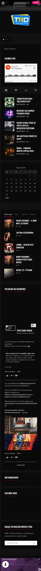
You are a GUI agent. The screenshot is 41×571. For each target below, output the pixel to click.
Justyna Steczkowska (24, 232)
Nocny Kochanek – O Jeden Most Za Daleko (26, 222)
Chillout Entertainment (27, 383)
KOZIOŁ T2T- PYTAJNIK (24, 270)
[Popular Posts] (16, 90)
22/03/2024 (21, 116)
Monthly (33, 214)
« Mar (7, 198)
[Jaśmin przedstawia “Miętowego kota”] (9, 102)
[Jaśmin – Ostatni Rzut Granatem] (9, 248)
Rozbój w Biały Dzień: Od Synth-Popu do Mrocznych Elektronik (26, 125)
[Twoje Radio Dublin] (10, 328)
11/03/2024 (21, 142)
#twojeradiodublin (11, 410)
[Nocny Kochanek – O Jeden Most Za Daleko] (9, 224)
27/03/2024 (21, 104)
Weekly (24, 214)
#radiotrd (21, 410)
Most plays (8, 214)
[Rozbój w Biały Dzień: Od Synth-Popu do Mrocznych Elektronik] (9, 126)
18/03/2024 (21, 131)
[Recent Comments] (26, 90)
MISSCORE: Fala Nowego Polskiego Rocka (25, 112)
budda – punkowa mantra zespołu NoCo (25, 149)
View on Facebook (10, 371)
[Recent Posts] (6, 90)
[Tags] (36, 90)
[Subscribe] (34, 543)
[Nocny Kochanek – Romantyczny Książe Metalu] (9, 260)
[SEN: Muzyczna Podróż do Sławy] (9, 139)
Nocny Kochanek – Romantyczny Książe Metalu (24, 259)
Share (18, 371)
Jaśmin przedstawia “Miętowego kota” (24, 100)
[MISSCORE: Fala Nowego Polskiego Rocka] (9, 114)
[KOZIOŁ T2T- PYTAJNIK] (9, 273)
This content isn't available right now (20, 353)
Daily (16, 214)
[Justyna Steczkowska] (9, 236)
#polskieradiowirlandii (12, 412)
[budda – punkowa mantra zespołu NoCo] (9, 152)
